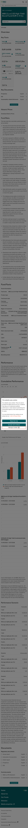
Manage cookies (13, 427)
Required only (14, 421)
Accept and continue (14, 425)
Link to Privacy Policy (15, 416)
